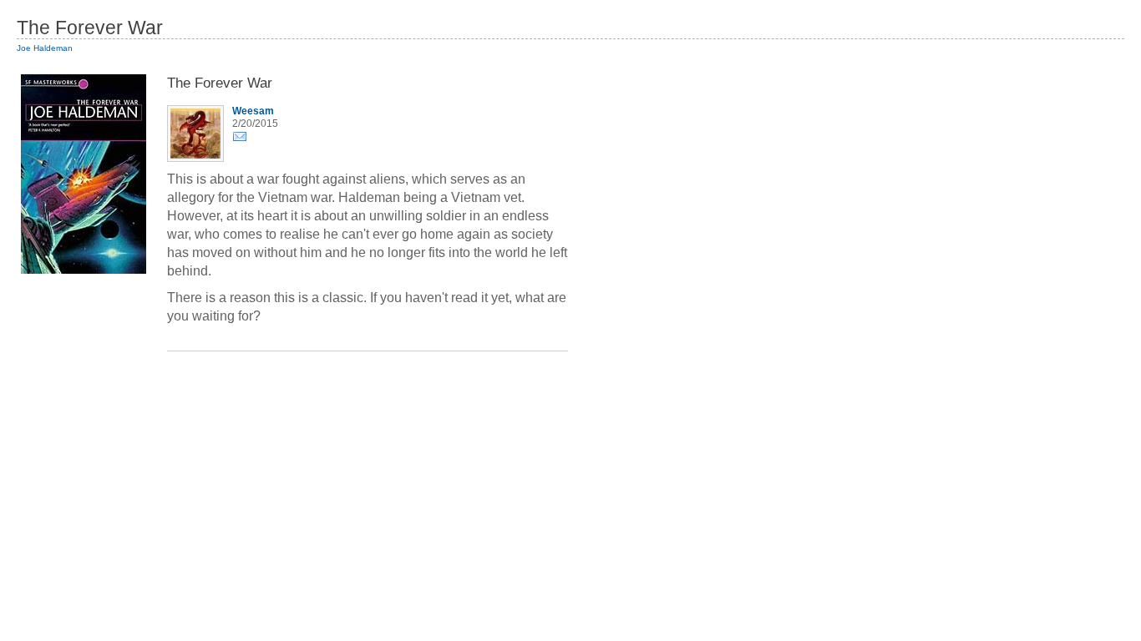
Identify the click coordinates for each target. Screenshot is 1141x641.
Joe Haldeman (45, 48)
